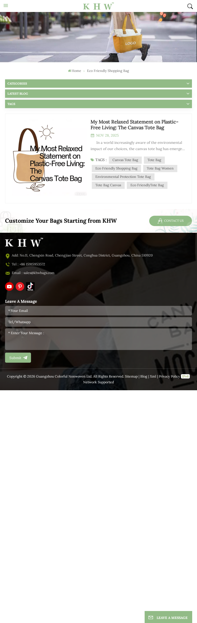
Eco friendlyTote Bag (147, 185)
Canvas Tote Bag (125, 160)
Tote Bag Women (160, 168)
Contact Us (173, 220)
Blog (143, 376)
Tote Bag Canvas (108, 185)
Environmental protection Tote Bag (123, 177)
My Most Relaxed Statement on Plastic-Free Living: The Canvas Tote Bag (135, 124)
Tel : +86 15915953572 (28, 264)
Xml (153, 376)
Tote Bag (154, 160)
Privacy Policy (169, 376)
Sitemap (131, 376)
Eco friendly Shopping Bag (116, 168)
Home (76, 71)
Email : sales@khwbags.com (33, 273)
